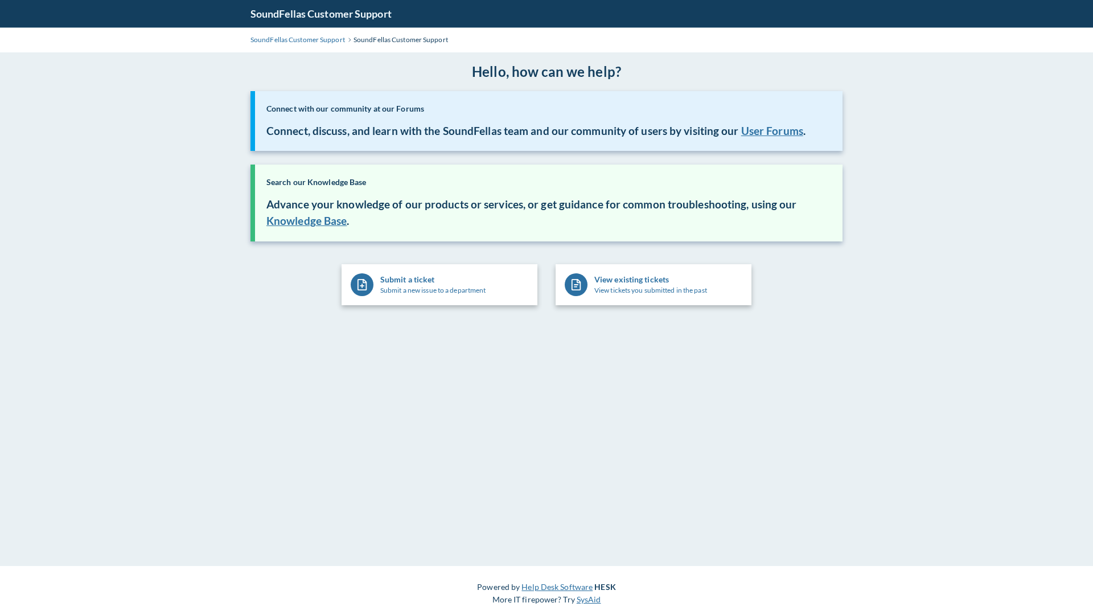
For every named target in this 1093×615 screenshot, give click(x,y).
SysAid (589, 599)
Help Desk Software (557, 587)
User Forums (772, 131)
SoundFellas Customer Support (321, 13)
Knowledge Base (306, 221)
